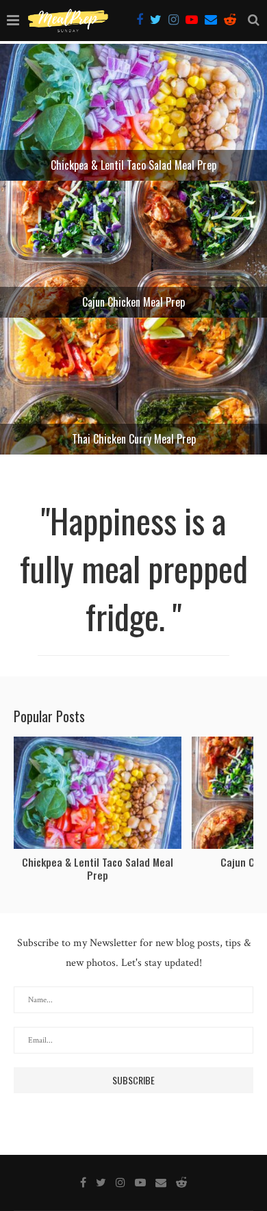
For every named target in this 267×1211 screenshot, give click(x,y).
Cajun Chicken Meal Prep (133, 302)
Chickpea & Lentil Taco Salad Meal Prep (133, 165)
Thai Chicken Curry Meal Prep (134, 439)
